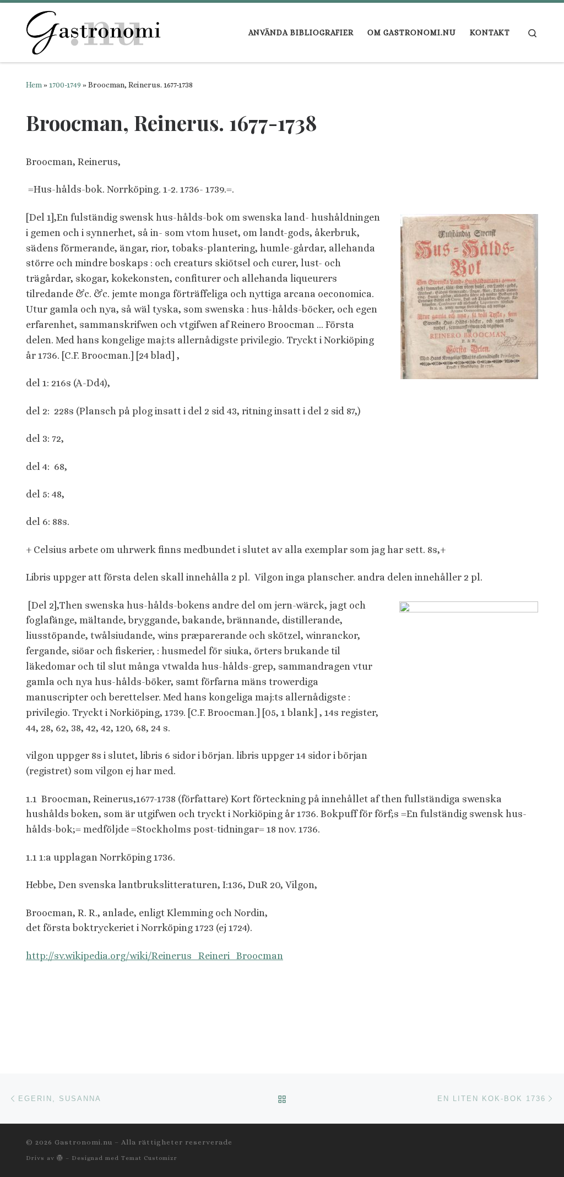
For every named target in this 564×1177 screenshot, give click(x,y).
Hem (34, 84)
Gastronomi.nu (83, 1142)
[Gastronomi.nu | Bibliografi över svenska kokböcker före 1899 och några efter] (95, 29)
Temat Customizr (149, 1158)
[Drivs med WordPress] (60, 1157)
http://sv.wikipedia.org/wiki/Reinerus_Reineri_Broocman (154, 955)
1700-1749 (65, 84)
